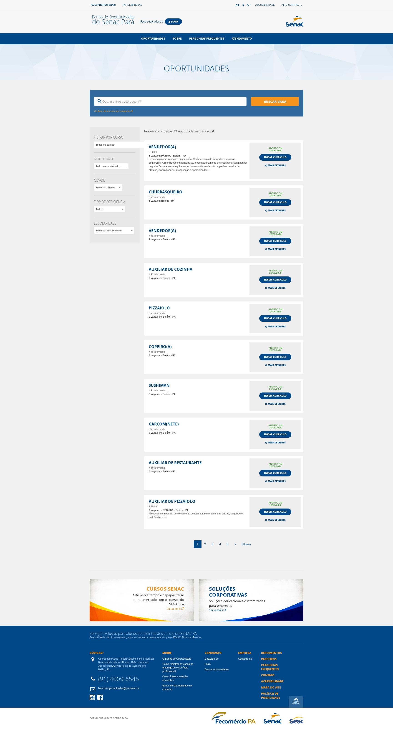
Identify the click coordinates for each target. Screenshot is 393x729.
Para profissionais (103, 5)
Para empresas (132, 5)
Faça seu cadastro (151, 21)
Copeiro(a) (160, 347)
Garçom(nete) (164, 424)
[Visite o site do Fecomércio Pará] (234, 718)
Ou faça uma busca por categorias (112, 111)
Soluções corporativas (228, 591)
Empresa (244, 653)
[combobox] (111, 166)
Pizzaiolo (159, 308)
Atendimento (242, 38)
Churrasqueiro (165, 192)
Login (174, 21)
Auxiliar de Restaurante (175, 463)
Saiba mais (174, 608)
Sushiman (159, 385)
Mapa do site (271, 687)
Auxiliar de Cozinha (170, 269)
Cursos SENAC (165, 588)
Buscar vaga (275, 101)
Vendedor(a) (162, 147)
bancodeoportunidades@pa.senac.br (118, 688)
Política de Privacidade (270, 695)
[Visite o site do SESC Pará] (296, 720)
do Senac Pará (113, 20)
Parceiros (269, 659)
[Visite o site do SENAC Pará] (272, 718)
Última (246, 544)
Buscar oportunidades (217, 669)
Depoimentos (271, 653)
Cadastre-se (212, 658)
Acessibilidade (265, 5)
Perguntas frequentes (206, 38)
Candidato (213, 653)
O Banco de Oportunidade (176, 658)
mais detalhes (276, 165)
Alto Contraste (292, 5)
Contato (268, 675)
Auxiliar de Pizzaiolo (172, 501)
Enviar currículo (275, 157)
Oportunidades (153, 38)
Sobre (177, 38)
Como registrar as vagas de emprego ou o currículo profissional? (177, 667)
